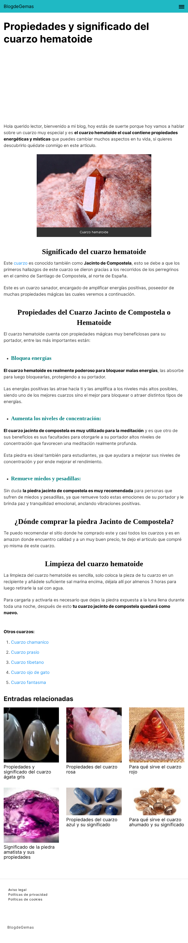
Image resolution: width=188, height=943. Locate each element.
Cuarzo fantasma (28, 682)
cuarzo (21, 263)
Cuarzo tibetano (27, 662)
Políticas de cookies (25, 899)
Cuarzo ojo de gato (30, 672)
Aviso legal (17, 890)
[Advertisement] (94, 83)
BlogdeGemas (19, 6)
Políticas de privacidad (28, 894)
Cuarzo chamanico (30, 642)
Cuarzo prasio (25, 652)
